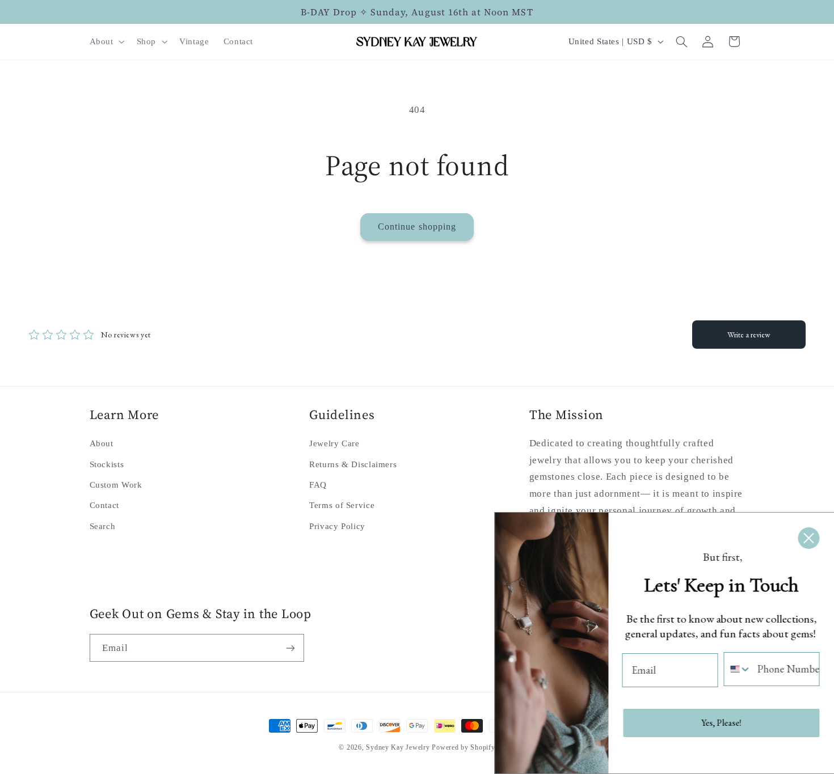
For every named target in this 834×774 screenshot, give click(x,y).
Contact (104, 505)
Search (103, 526)
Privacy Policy (337, 526)
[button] (105, 41)
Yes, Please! (720, 723)
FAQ (318, 484)
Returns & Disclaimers (353, 464)
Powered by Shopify (463, 747)
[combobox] (737, 669)
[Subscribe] (290, 648)
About (101, 443)
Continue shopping (417, 226)
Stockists (107, 464)
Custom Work (116, 484)
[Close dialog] (808, 538)
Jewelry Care (334, 443)
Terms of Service (341, 505)
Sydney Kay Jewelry (397, 747)
